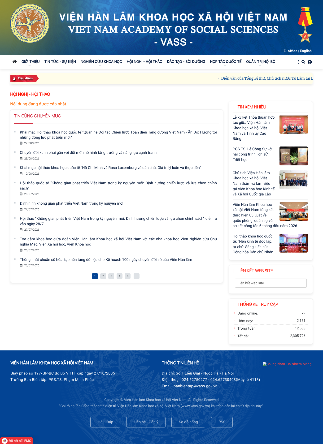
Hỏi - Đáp (105, 422)
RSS (221, 422)
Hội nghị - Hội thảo (30, 94)
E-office (290, 51)
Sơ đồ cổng (188, 422)
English (306, 51)
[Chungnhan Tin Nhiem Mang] (287, 364)
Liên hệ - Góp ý (146, 422)
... (136, 276)
